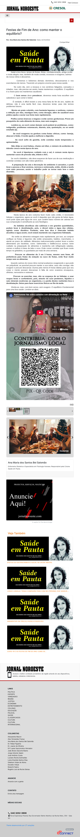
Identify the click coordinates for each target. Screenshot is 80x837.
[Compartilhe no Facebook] (73, 43)
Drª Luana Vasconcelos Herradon (20, 748)
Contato (12, 790)
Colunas (11, 708)
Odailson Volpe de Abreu (17, 762)
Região (10, 699)
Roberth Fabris (13, 767)
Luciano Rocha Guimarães (17, 758)
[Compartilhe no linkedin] (71, 43)
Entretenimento (15, 706)
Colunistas (13, 733)
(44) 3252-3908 (17, 813)
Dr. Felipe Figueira (14, 744)
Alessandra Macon (14, 737)
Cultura (11, 720)
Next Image (72, 437)
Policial (11, 713)
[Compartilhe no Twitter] (72, 43)
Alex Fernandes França (16, 739)
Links (10, 689)
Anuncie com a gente (15, 781)
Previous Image (7, 437)
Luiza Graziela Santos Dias (18, 760)
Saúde (10, 715)
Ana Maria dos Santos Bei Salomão (21, 741)
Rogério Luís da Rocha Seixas (19, 769)
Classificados (14, 718)
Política (11, 692)
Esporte (11, 694)
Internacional (14, 725)
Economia (12, 704)
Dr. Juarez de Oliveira (16, 746)
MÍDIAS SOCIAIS (15, 803)
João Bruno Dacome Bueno (18, 751)
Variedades (12, 697)
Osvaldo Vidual (13, 765)
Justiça (11, 701)
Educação (12, 711)
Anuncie (12, 778)
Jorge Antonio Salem (15, 753)
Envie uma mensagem (16, 794)
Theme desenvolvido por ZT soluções (20, 825)
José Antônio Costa (15, 755)
